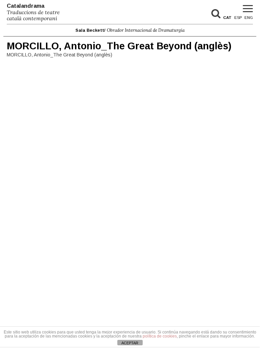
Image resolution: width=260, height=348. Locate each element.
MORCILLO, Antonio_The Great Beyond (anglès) (119, 46)
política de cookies (160, 336)
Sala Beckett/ (130, 30)
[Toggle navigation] (248, 9)
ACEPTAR (129, 343)
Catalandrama (33, 12)
